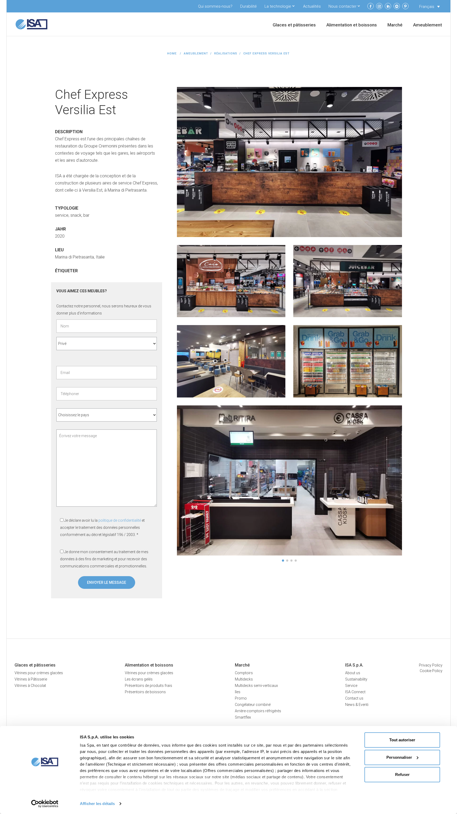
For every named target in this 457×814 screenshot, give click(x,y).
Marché (395, 25)
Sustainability (356, 679)
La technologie (277, 6)
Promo (241, 698)
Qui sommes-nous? (215, 6)
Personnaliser (399, 757)
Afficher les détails (97, 803)
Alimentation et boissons (351, 25)
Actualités (312, 6)
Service (351, 685)
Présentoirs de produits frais (148, 685)
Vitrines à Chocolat (30, 685)
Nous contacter (342, 6)
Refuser (402, 774)
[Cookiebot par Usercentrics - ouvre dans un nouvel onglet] (45, 804)
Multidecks (244, 679)
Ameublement (427, 25)
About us (352, 673)
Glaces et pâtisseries (294, 25)
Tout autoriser (402, 740)
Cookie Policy (431, 671)
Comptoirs (244, 673)
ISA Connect (355, 692)
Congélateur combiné (253, 704)
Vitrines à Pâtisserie (31, 679)
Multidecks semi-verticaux (256, 685)
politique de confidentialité (119, 520)
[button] (283, 560)
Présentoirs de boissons (145, 692)
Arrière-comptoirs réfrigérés (258, 711)
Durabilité (248, 6)
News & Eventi (356, 704)
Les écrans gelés (139, 679)
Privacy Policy (430, 665)
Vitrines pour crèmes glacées (39, 673)
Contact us (354, 698)
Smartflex (243, 717)
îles (237, 692)
